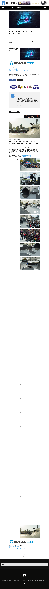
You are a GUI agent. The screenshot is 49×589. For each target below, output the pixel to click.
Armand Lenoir (16, 147)
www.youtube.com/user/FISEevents (27, 156)
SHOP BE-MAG (30, 8)
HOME (3, 7)
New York (11, 75)
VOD (29, 75)
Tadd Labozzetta (25, 75)
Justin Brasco (32, 74)
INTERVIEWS (20, 7)
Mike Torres (30, 36)
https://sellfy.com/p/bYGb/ (32, 46)
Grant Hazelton (26, 74)
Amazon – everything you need (14, 68)
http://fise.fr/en (26, 154)
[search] (46, 564)
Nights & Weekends (17, 75)
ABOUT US (25, 8)
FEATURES (13, 7)
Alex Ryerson (12, 74)
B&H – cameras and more (13, 69)
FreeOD (22, 74)
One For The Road (16, 36)
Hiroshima (11, 148)
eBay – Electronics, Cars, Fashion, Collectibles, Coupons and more (20, 70)
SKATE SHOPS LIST (37, 8)
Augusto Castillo (17, 74)
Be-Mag (10, 34)
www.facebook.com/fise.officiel (26, 155)
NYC (21, 75)
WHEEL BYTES (6, 8)
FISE (31, 147)
